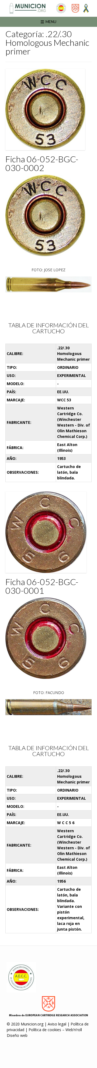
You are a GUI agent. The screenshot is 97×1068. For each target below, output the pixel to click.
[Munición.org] (48, 8)
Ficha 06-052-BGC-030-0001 (41, 586)
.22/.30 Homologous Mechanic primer (73, 353)
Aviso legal (57, 1024)
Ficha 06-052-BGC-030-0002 (41, 163)
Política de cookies (45, 1029)
